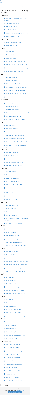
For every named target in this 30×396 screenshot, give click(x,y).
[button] (1, 1)
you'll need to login (21, 390)
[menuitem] (1, 3)
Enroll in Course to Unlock (15, 392)
